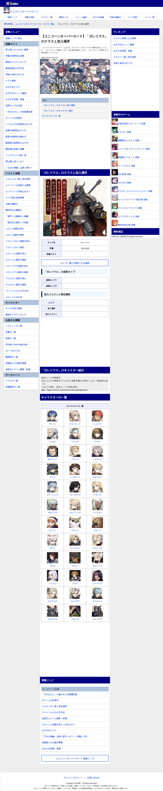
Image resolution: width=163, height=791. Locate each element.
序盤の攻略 (29, 17)
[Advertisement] (75, 144)
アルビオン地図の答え (16, 278)
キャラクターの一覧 (51, 115)
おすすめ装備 (98, 17)
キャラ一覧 (150, 17)
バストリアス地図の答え (17, 265)
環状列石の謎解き (14, 209)
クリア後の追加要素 (15, 197)
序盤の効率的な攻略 (15, 55)
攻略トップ (12, 17)
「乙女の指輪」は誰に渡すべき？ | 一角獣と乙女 (64, 736)
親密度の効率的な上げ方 (17, 142)
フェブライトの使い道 (16, 155)
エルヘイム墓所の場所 (16, 259)
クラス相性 (132, 17)
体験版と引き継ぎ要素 (52, 742)
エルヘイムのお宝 (14, 296)
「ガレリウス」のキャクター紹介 (57, 110)
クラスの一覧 (12, 380)
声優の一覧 (11, 331)
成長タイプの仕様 (14, 105)
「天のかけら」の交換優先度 (19, 111)
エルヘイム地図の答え (16, 253)
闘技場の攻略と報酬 (15, 148)
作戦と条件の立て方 (15, 74)
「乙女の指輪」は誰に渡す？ (19, 167)
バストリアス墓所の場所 (17, 272)
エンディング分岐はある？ (18, 191)
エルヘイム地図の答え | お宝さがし (58, 724)
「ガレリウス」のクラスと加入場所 (58, 105)
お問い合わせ (93, 777)
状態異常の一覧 (13, 386)
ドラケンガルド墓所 (15, 247)
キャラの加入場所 (14, 308)
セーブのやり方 (13, 350)
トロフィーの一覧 (14, 325)
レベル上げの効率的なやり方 (19, 124)
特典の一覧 (11, 338)
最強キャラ (64, 17)
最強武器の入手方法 (15, 68)
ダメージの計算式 (50, 700)
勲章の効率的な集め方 (16, 136)
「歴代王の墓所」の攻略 (17, 222)
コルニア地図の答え (15, 228)
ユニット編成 (81, 17)
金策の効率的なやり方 (16, 130)
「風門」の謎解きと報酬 (17, 216)
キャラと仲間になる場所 (124, 38)
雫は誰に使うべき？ (15, 161)
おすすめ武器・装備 (51, 748)
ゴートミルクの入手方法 (53, 712)
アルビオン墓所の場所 (16, 284)
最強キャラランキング (16, 61)
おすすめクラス (49, 730)
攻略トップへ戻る (14, 38)
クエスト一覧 (46, 17)
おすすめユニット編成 (16, 92)
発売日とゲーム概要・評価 (54, 718)
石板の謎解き (115, 17)
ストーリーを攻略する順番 (18, 185)
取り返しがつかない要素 (17, 49)
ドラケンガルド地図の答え (18, 240)
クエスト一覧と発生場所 (124, 56)
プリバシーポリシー (72, 777)
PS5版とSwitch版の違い (17, 344)
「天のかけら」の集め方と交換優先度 (59, 694)
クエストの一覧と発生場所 (54, 706)
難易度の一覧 (12, 356)
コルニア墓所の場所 (15, 234)
